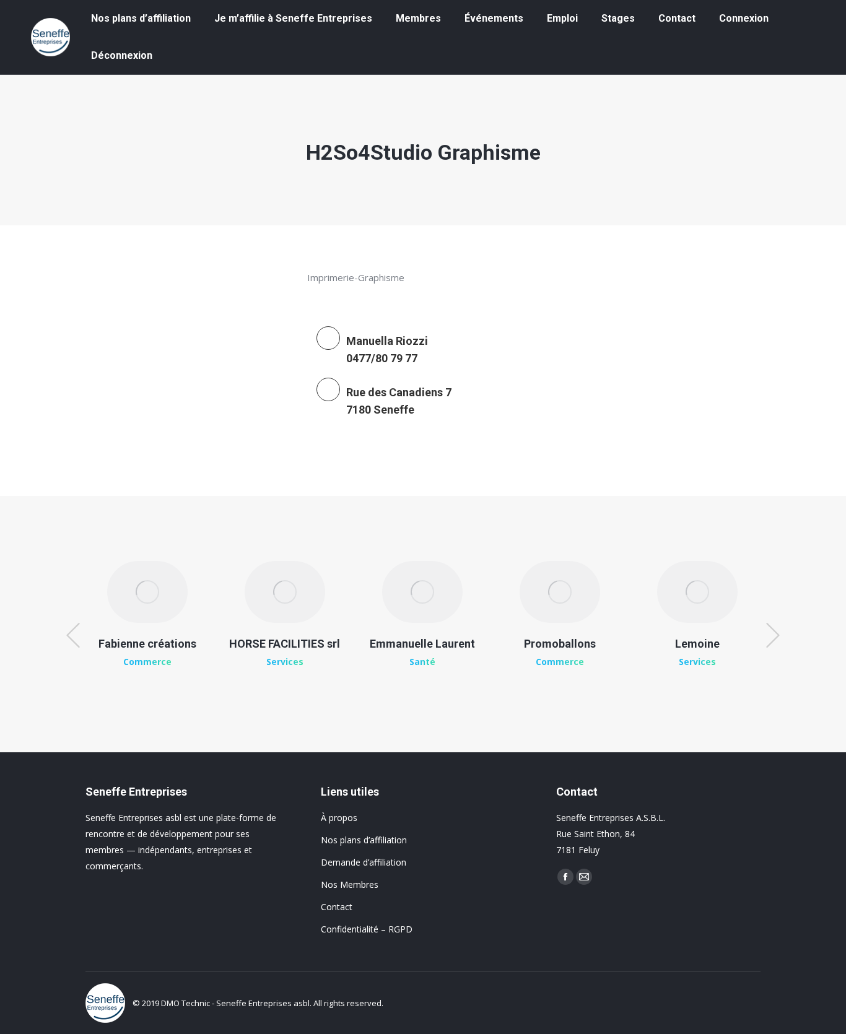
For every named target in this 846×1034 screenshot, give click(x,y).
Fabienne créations (147, 643)
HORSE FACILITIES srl (284, 643)
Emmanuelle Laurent (422, 643)
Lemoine (697, 643)
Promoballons (560, 643)
